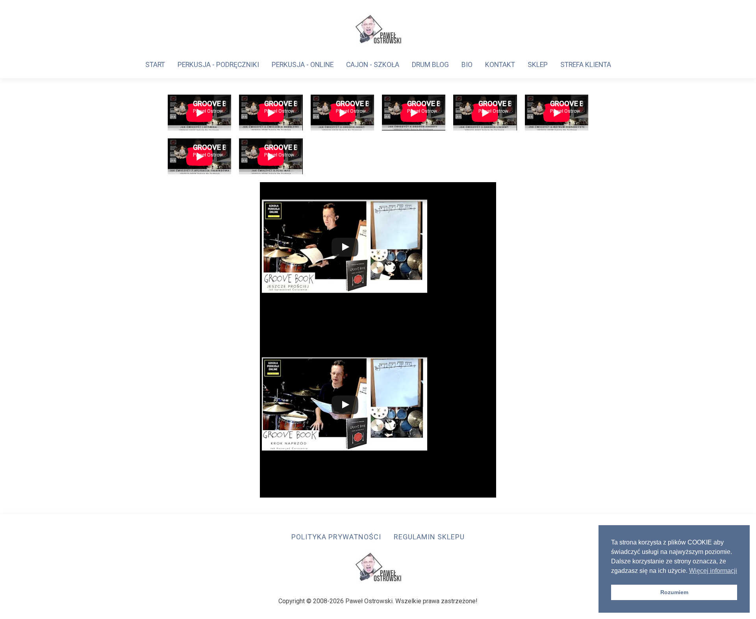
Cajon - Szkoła (372, 65)
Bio (466, 65)
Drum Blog (430, 65)
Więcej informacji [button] (713, 570)
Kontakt (500, 65)
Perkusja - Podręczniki (218, 65)
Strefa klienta (585, 65)
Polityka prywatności (336, 537)
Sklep (538, 65)
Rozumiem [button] (674, 592)
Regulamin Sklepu (429, 537)
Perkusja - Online (303, 65)
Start (155, 65)
